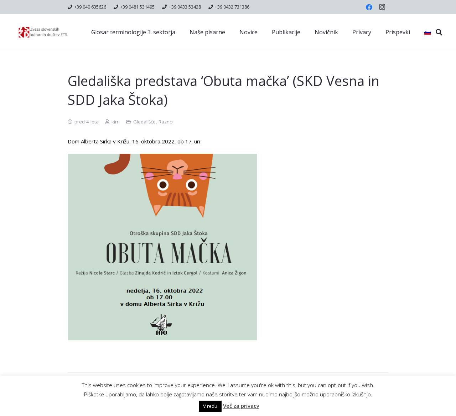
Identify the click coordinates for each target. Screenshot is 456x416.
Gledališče (144, 121)
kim (116, 121)
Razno (166, 121)
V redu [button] (210, 406)
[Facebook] (369, 7)
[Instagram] (381, 7)
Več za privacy (241, 405)
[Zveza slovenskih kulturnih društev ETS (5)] (46, 32)
